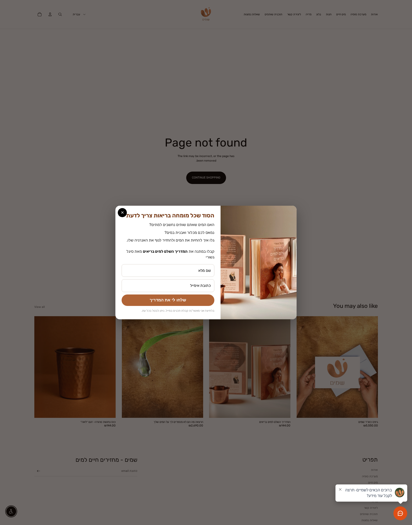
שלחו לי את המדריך (168, 300)
